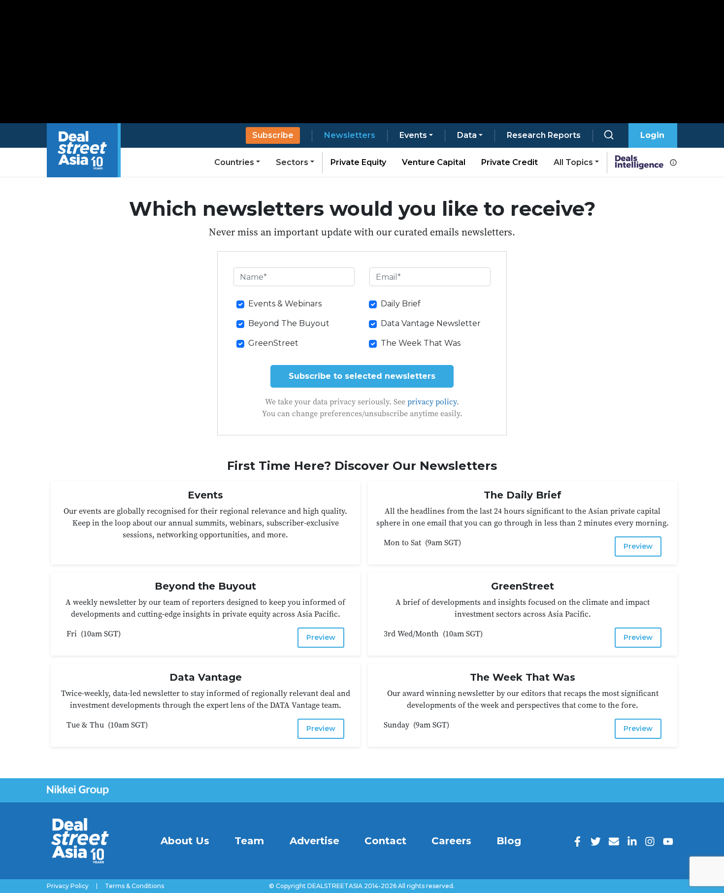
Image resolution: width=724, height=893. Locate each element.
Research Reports (544, 135)
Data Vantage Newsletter (431, 323)
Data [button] (467, 135)
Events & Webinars (285, 303)
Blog (508, 841)
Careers (451, 841)
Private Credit (509, 162)
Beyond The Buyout (288, 323)
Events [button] (413, 135)
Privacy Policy (68, 886)
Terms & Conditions (134, 886)
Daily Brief (401, 303)
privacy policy (432, 401)
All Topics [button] (573, 162)
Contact (385, 841)
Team (249, 841)
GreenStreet (273, 343)
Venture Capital (433, 162)
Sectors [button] (292, 162)
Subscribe (273, 135)
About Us (185, 841)
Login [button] (652, 135)
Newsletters (349, 135)
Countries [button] (234, 162)
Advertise (314, 841)
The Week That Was (421, 343)
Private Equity (358, 162)
